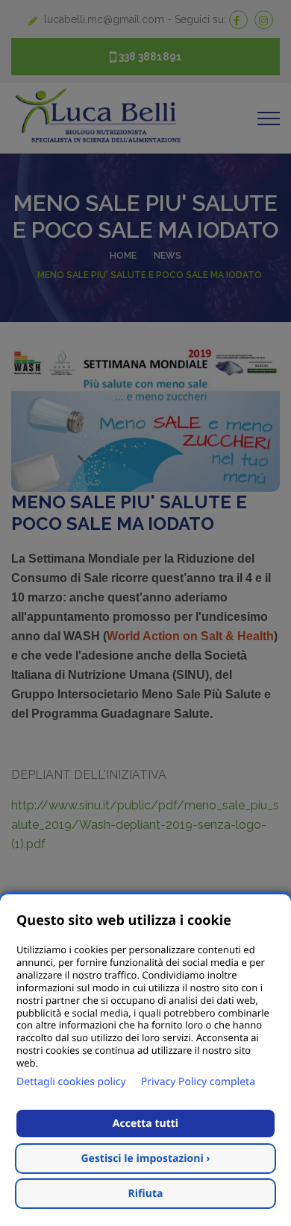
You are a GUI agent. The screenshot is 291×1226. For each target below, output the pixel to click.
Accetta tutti (145, 1123)
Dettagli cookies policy (71, 1082)
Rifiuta (145, 1193)
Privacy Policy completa (198, 1082)
